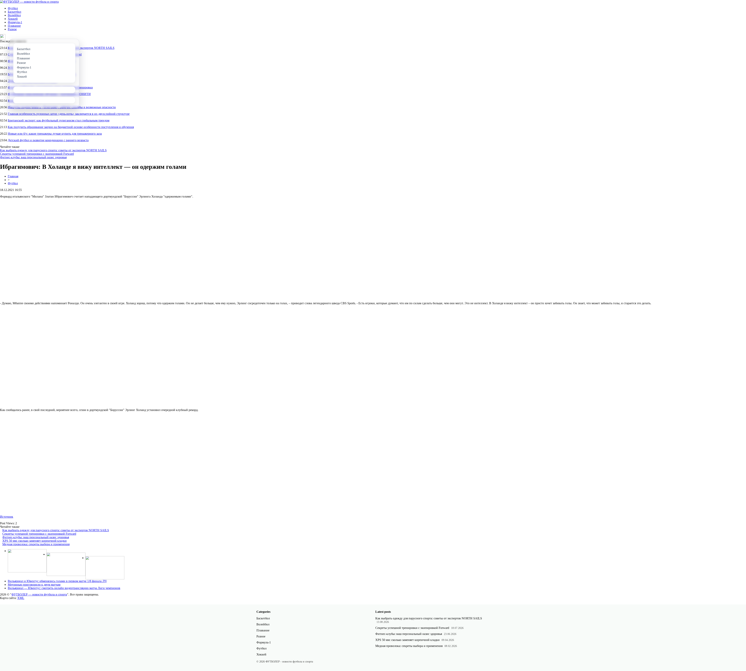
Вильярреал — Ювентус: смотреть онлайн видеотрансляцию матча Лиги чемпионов (64, 588)
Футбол (13, 8)
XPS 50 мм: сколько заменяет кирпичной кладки (34, 540)
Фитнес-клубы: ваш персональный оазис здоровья (33, 157)
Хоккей (13, 18)
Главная (13, 176)
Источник (6, 516)
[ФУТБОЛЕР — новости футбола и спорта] (29, 1)
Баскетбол (14, 11)
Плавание (14, 25)
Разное (12, 29)
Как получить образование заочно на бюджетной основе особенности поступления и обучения (71, 127)
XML (20, 598)
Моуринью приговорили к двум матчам (34, 584)
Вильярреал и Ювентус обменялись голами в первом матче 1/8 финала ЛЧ (57, 581)
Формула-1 (15, 22)
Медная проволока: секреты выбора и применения (36, 544)
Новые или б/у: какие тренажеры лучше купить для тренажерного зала (55, 133)
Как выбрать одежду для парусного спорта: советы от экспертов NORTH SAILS (53, 150)
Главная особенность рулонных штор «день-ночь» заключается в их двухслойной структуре (69, 113)
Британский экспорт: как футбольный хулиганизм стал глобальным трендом (58, 120)
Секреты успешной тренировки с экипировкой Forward (37, 153)
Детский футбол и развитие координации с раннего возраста (48, 140)
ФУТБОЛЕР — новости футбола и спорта (39, 594)
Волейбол (14, 15)
